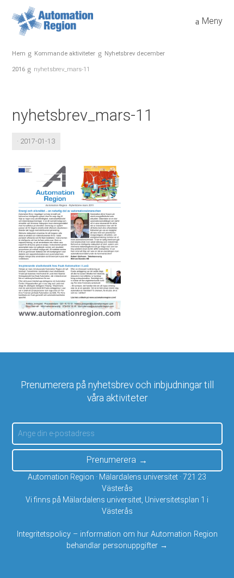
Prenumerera (111, 460)
